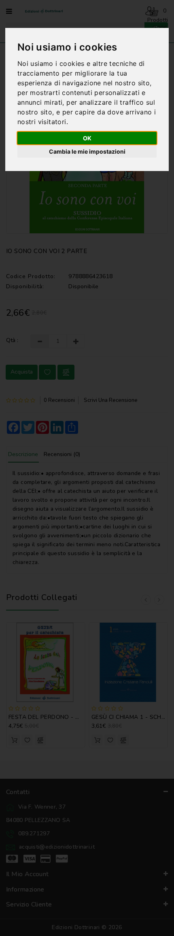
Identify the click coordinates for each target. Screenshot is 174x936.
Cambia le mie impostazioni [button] (87, 151)
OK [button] (87, 138)
